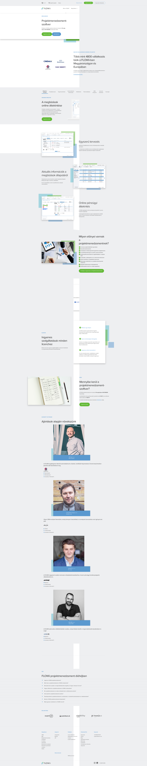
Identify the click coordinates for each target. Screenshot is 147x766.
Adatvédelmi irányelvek (72, 736)
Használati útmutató (85, 739)
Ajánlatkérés (56, 34)
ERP (42, 736)
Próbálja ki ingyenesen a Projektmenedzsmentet (91, 270)
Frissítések (83, 742)
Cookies (69, 738)
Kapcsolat (83, 734)
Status (59, 3)
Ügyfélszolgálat (52, 3)
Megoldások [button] (74, 8)
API (55, 738)
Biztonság (83, 741)
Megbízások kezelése (46, 738)
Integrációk (57, 734)
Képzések (83, 745)
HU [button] (44, 3)
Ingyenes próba (88, 2)
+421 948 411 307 (97, 734)
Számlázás (44, 742)
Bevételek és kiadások (46, 744)
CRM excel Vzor (71, 755)
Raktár (43, 748)
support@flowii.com (98, 736)
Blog (82, 738)
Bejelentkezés (79, 2)
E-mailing (43, 741)
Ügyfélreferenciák (78, 74)
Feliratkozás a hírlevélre (85, 744)
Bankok (56, 736)
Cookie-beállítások (71, 739)
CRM (43, 734)
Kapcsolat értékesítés (99, 3)
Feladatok (44, 739)
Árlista (82, 736)
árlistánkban (99, 400)
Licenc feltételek (71, 734)
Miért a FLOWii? (66, 8)
